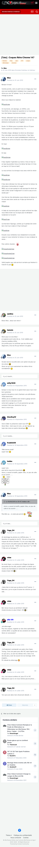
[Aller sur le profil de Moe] (4, 79)
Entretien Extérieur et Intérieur (25, 70)
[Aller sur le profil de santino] (4, 315)
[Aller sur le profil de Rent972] (4, 752)
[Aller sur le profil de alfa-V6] (4, 621)
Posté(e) (15, 80)
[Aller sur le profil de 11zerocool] (4, 741)
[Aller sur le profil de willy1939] (4, 384)
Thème (8, 835)
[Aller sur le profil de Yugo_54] (4, 531)
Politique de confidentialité (23, 835)
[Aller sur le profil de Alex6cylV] (4, 418)
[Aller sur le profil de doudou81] (4, 763)
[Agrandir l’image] (6, 104)
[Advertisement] (19, 35)
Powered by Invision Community (19, 844)
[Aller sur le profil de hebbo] (4, 462)
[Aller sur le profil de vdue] (4, 559)
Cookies (25, 837)
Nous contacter (16, 837)
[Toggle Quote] (5, 501)
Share (10, 705)
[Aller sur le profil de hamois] (4, 331)
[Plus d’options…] (35, 79)
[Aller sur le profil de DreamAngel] (4, 726)
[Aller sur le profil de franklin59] (4, 444)
